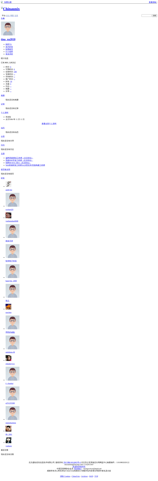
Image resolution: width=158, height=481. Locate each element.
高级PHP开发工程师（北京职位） (19, 160)
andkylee (9, 190)
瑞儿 (7, 301)
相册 (3, 95)
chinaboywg (10, 364)
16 (11, 81)
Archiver (84, 476)
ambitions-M (10, 352)
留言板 (3, 169)
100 (15, 72)
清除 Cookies (65, 476)
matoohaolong (11, 423)
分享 (3, 136)
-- (14, 74)
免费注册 (8, 2)
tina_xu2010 (8, 39)
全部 (8, 169)
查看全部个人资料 (49, 124)
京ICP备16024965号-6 (72, 462)
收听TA (9, 44)
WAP (91, 476)
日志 (3, 145)
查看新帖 (152, 2)
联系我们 (78, 469)
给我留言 (9, 49)
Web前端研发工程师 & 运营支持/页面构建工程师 (25, 165)
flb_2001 (9, 434)
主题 (3, 154)
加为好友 (9, 47)
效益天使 (9, 241)
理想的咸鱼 (10, 332)
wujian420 (9, 210)
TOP (96, 476)
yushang (9, 446)
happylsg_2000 (11, 281)
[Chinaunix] (10, 9)
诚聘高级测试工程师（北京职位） (19, 158)
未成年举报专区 (79, 467)
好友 (3, 178)
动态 (3, 128)
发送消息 (9, 54)
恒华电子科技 (11, 261)
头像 (3, 18)
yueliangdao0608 (12, 221)
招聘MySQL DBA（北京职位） (18, 163)
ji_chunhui (9, 383)
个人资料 (4, 113)
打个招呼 (9, 52)
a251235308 (10, 403)
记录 (3, 104)
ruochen (8, 312)
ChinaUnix (76, 476)
